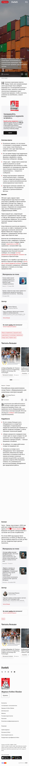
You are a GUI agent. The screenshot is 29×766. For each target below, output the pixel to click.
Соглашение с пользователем (9, 705)
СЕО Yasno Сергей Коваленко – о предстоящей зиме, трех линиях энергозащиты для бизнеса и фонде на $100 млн (10, 557)
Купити (10, 132)
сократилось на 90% (12, 244)
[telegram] (11, 671)
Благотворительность (7, 735)
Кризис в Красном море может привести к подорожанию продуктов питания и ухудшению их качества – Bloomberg (14, 292)
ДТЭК (7, 529)
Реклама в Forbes (5, 732)
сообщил (11, 412)
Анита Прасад (9, 69)
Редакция (3, 726)
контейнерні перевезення (16, 335)
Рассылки (3, 718)
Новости (3, 55)
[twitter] (2, 671)
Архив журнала (5, 729)
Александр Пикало (10, 395)
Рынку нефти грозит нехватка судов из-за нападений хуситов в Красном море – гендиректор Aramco (8, 281)
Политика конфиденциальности (10, 721)
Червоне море (12, 337)
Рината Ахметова (17, 529)
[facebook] (5, 671)
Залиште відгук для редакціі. (9, 326)
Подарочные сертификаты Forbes (10, 737)
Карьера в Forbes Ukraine (7, 708)
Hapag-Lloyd (5, 337)
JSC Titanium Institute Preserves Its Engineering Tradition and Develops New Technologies (10, 370)
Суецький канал (17, 332)
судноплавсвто (5, 335)
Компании (5, 563)
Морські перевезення (7, 332)
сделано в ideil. (23, 762)
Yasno (3, 618)
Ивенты (3, 713)
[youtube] (14, 671)
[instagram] (8, 671)
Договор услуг (5, 710)
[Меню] (26, 2)
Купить (5, 695)
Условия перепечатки (7, 716)
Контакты (4, 703)
